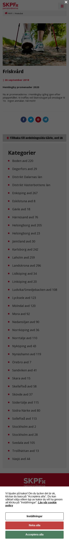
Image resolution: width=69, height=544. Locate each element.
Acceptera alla (34, 534)
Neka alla (34, 525)
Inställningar (34, 516)
